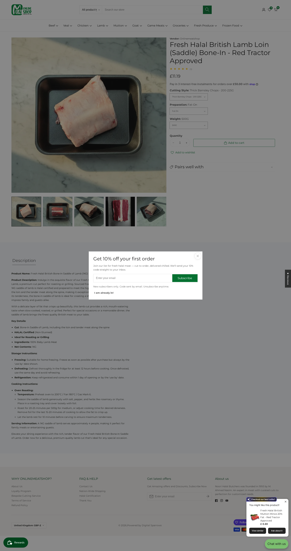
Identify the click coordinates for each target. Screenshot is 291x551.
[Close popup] (285, 502)
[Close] (198, 256)
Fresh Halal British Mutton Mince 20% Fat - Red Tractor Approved (271, 515)
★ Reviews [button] (287, 278)
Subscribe (185, 278)
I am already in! (104, 292)
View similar (258, 530)
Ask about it (276, 530)
